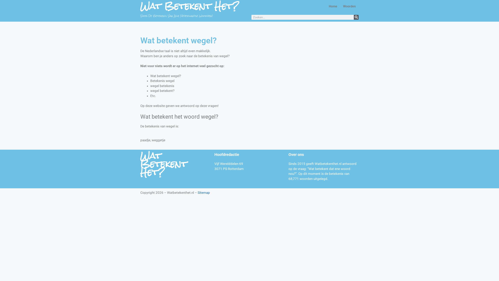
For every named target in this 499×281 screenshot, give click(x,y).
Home (333, 6)
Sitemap (204, 193)
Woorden (349, 6)
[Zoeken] (356, 17)
